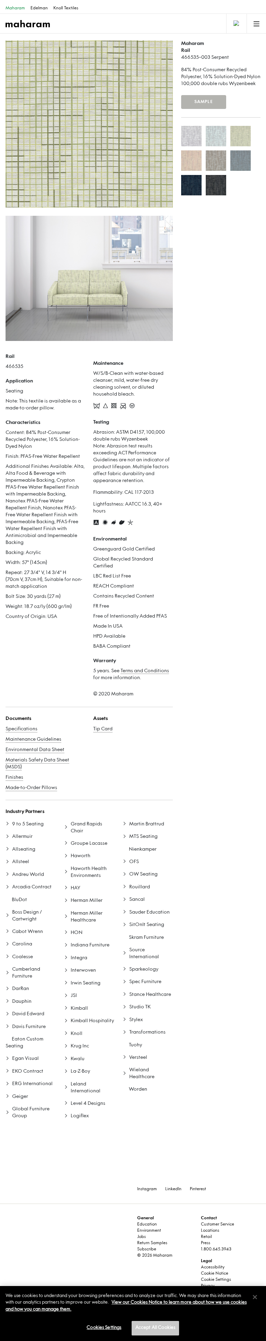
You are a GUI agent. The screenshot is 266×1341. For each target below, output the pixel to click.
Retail (206, 1236)
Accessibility (212, 1267)
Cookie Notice (214, 1273)
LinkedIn (173, 1189)
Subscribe (146, 1249)
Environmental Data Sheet (35, 749)
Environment (149, 1230)
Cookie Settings (216, 1279)
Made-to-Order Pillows (31, 787)
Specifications (21, 729)
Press (205, 1243)
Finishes (14, 777)
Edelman (39, 8)
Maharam (15, 8)
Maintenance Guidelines (33, 739)
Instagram (147, 1189)
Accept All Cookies (155, 1327)
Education (147, 1224)
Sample (203, 102)
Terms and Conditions (145, 671)
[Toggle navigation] (236, 23)
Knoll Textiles (65, 8)
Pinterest (198, 1189)
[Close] (255, 1297)
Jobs (141, 1236)
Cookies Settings (104, 1327)
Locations (210, 1230)
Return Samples (152, 1243)
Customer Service (217, 1224)
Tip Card (103, 729)
